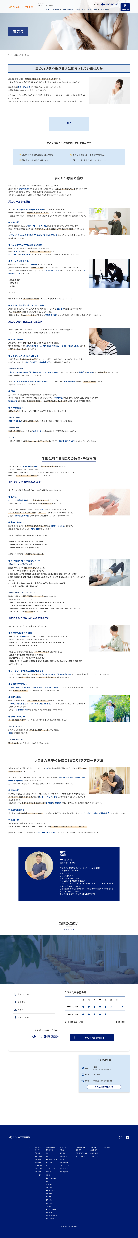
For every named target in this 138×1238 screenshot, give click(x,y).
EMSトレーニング (65, 1165)
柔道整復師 (93, 1150)
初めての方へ (23, 994)
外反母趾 (48, 1206)
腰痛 (47, 1181)
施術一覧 (63, 1147)
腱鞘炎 (48, 1175)
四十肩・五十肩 (50, 1168)
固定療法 (62, 1159)
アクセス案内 (23, 1017)
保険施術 (62, 1150)
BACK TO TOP (127, 1235)
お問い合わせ (39, 1172)
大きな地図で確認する (104, 1087)
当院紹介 (38, 1147)
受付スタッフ (94, 1156)
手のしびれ (49, 1162)
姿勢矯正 (62, 1153)
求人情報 (93, 1147)
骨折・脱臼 (49, 1212)
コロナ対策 (38, 1175)
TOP (30, 1147)
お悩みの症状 (50, 1147)
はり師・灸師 (94, 1153)
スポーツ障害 (50, 1219)
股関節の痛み (50, 1194)
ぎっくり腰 (49, 1184)
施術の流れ (38, 1159)
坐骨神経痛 (49, 1187)
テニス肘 (48, 1172)
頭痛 (47, 1153)
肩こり (48, 1165)
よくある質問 (38, 1165)
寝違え (48, 1156)
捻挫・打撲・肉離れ (51, 1215)
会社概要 (78, 1150)
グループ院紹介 (80, 1156)
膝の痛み (48, 1197)
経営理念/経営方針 (81, 1153)
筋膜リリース (63, 1156)
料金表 (21, 1009)
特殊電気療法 (64, 1162)
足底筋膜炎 (49, 1203)
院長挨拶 (21, 1001)
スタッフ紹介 (38, 1156)
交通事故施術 (64, 1172)
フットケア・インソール (66, 1168)
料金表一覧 (38, 1162)
